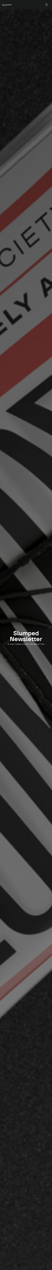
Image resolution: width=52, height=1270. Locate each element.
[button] (47, 5)
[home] (7, 5)
